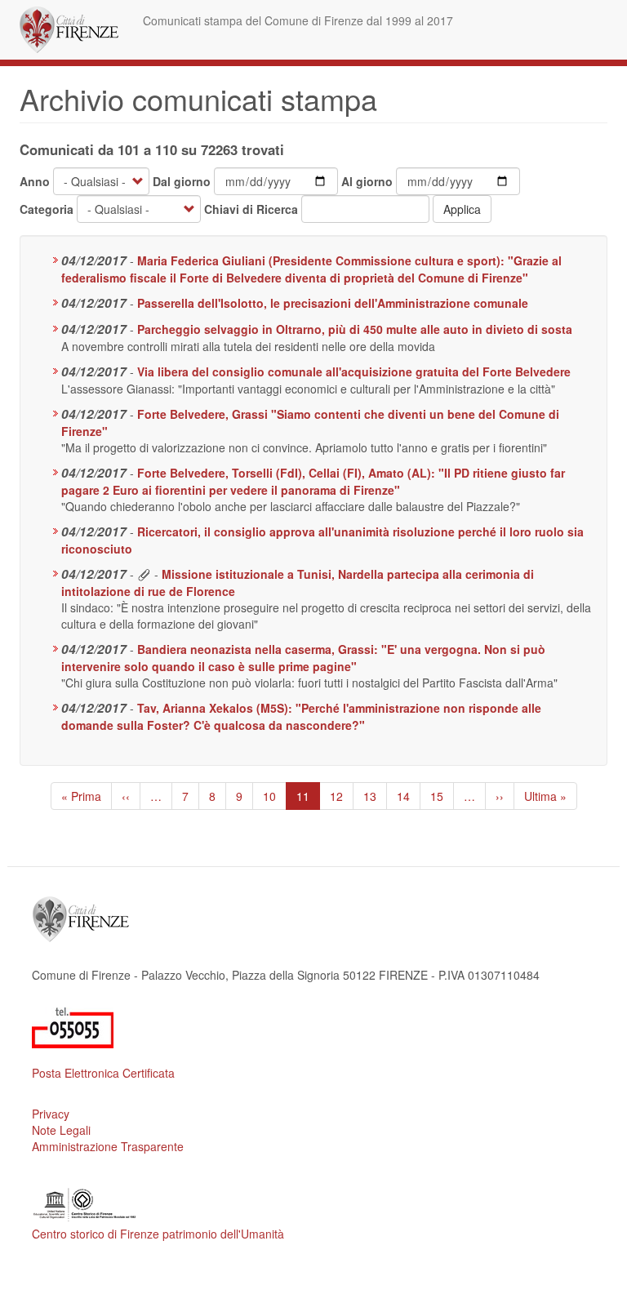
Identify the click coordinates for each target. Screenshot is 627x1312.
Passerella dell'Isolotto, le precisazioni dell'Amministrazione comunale (332, 303)
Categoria (46, 209)
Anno (35, 181)
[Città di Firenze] (75, 30)
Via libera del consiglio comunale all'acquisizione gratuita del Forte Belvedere (354, 371)
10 (275, 796)
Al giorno (367, 181)
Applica (462, 209)
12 (342, 796)
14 (408, 796)
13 (375, 796)
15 (442, 796)
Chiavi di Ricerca (251, 209)
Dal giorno (182, 181)
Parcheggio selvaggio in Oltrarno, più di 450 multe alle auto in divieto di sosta (354, 329)
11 (308, 799)
